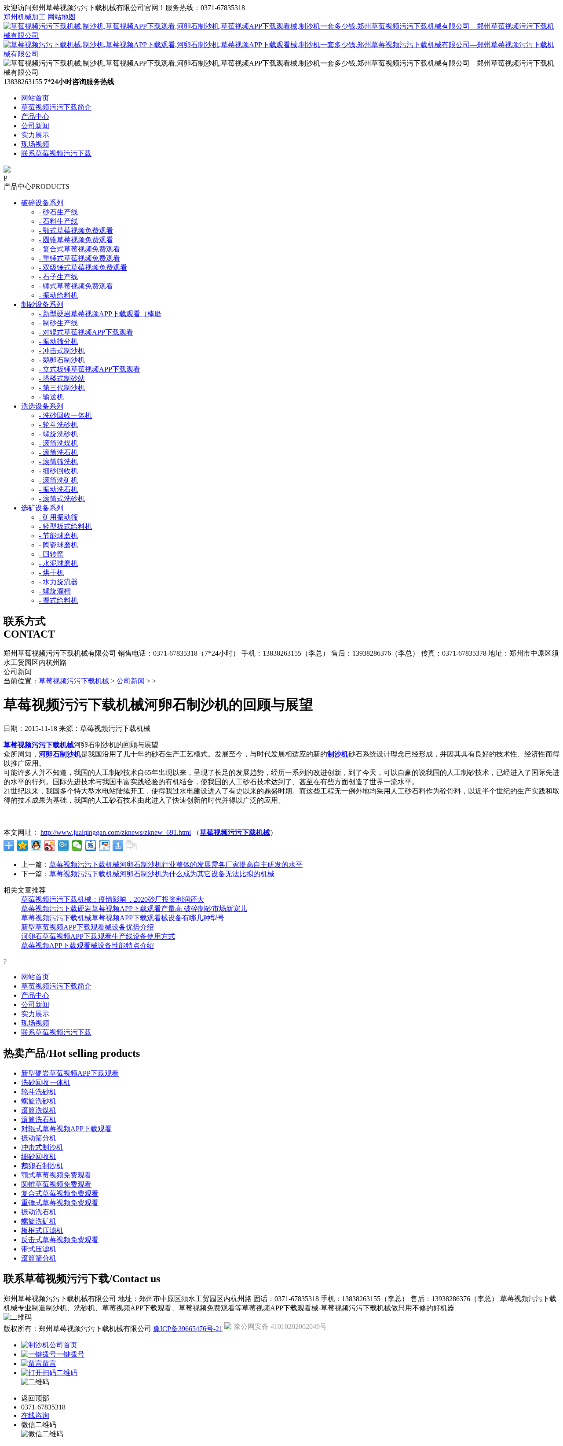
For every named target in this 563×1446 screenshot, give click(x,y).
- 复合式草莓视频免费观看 (79, 249)
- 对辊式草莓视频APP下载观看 (86, 332)
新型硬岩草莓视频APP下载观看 (70, 1073)
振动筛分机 (38, 1138)
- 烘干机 (51, 572)
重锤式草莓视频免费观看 (60, 1202)
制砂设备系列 (42, 304)
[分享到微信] (77, 845)
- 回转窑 (51, 554)
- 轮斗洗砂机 (58, 424)
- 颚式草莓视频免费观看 (76, 230)
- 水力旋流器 (58, 582)
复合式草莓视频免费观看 (60, 1193)
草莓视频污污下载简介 (56, 107)
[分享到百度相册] (104, 845)
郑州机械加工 (25, 17)
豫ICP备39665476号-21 (188, 1328)
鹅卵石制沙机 (42, 1165)
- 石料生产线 (58, 221)
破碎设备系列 (42, 203)
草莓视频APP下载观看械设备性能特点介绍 (87, 945)
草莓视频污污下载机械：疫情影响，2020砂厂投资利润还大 (112, 899)
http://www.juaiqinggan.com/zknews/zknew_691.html (115, 832)
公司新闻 (35, 125)
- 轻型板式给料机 (65, 526)
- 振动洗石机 (58, 489)
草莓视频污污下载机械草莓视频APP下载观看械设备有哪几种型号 (122, 918)
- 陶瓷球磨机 (58, 545)
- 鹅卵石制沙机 (62, 360)
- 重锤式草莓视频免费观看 (79, 258)
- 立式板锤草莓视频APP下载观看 (89, 369)
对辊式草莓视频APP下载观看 (66, 1128)
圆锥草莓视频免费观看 (56, 1184)
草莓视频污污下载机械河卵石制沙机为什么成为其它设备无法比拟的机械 (161, 874)
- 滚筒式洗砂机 (62, 498)
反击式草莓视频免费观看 (60, 1239)
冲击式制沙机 (42, 1147)
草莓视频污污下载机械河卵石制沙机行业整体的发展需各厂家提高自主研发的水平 (176, 864)
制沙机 (337, 754)
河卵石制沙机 (60, 754)
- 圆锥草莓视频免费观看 (76, 239)
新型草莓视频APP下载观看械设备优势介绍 (87, 927)
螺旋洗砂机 (38, 1101)
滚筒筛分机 (38, 1258)
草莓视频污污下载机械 (74, 681)
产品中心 (35, 116)
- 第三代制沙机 (62, 387)
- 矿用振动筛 (58, 517)
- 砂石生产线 (58, 212)
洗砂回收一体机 (45, 1082)
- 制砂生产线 (58, 323)
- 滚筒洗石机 (58, 452)
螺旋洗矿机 (38, 1221)
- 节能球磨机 (58, 535)
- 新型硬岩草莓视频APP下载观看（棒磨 (100, 313)
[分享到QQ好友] (36, 845)
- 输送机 (51, 397)
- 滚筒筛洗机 (58, 461)
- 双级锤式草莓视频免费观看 (83, 267)
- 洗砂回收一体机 (65, 415)
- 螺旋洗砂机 (58, 434)
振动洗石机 (38, 1212)
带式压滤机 (38, 1249)
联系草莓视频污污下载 (56, 153)
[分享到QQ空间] (22, 845)
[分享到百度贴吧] (90, 845)
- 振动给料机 (58, 295)
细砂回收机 (38, 1156)
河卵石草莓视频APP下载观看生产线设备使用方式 (98, 936)
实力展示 (35, 135)
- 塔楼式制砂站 (62, 378)
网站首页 (35, 98)
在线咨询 (35, 1415)
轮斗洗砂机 (38, 1092)
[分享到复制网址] (131, 845)
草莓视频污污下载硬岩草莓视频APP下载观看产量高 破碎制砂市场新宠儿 (134, 908)
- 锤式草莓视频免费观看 (76, 286)
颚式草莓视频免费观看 (56, 1175)
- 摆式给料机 (58, 600)
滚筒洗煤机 (38, 1110)
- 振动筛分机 (58, 341)
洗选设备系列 (42, 406)
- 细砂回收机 (58, 471)
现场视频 (35, 144)
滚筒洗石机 (38, 1119)
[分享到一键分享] (118, 845)
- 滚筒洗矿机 (58, 480)
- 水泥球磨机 (58, 563)
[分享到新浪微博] (49, 845)
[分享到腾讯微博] (63, 845)
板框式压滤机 (42, 1230)
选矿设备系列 (42, 508)
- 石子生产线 (58, 276)
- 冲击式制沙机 (62, 350)
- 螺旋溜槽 (55, 591)
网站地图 (62, 17)
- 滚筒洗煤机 (58, 443)
